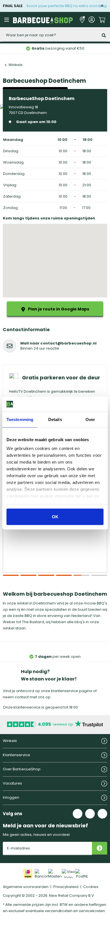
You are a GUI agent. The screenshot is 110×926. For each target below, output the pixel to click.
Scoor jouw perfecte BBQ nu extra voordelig (67, 6)
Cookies (90, 886)
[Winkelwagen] (102, 19)
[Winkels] (82, 19)
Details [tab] (55, 419)
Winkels (15, 64)
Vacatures (12, 783)
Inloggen (11, 797)
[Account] (92, 19)
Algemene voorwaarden (26, 886)
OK (55, 516)
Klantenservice (16, 755)
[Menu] (7, 19)
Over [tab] (90, 419)
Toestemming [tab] (19, 419)
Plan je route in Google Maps (58, 309)
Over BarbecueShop (22, 769)
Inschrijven (99, 848)
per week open (58, 656)
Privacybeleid (65, 886)
